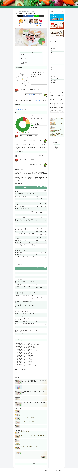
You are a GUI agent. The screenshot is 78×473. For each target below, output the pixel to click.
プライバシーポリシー (61, 470)
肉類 (51, 65)
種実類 (52, 52)
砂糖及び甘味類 (53, 48)
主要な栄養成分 (23, 54)
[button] (41, 16)
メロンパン (20, 369)
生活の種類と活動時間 (24, 62)
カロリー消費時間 (23, 58)
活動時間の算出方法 (24, 59)
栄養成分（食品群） (53, 41)
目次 (29, 52)
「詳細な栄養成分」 (30, 94)
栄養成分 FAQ (23, 63)
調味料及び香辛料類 (54, 78)
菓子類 (16, 369)
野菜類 (52, 54)
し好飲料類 (53, 76)
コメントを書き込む (31, 463)
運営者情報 (46, 470)
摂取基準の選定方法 (38, 100)
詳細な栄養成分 (20, 109)
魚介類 (52, 63)
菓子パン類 (23, 369)
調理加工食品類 (53, 80)
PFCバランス (23, 57)
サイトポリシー (55, 470)
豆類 (51, 50)
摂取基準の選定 (52, 82)
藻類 (51, 61)
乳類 (51, 69)
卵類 (51, 67)
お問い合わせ (50, 470)
